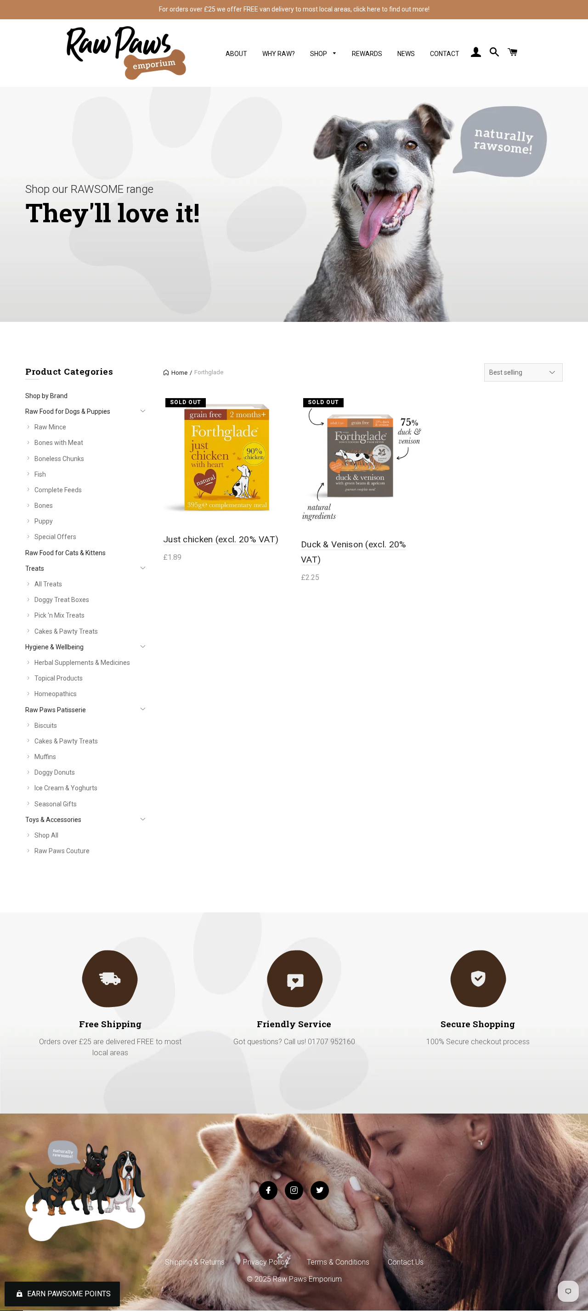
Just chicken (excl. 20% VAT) (220, 539)
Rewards (367, 53)
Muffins (45, 756)
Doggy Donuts (54, 772)
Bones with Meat (58, 442)
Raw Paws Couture (62, 851)
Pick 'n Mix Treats (59, 615)
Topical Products (58, 678)
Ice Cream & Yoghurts (65, 788)
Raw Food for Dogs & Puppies (67, 411)
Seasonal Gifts (55, 804)
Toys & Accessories (53, 819)
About (236, 53)
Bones (43, 505)
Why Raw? (278, 53)
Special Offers (55, 536)
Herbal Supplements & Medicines (82, 662)
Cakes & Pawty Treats (66, 631)
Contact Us (406, 1262)
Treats (34, 568)
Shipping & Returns (195, 1262)
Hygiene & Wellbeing (54, 647)
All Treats (48, 584)
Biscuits (45, 725)
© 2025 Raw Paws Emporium (294, 1279)
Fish (40, 474)
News (406, 53)
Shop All (46, 835)
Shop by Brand (46, 395)
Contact (444, 53)
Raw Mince (50, 427)
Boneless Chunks (59, 458)
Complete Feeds (58, 490)
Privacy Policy (265, 1262)
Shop (319, 53)
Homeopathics (55, 694)
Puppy (43, 521)
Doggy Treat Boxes (61, 599)
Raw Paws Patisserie (55, 710)
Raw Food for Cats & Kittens (65, 553)
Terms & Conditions (338, 1262)
